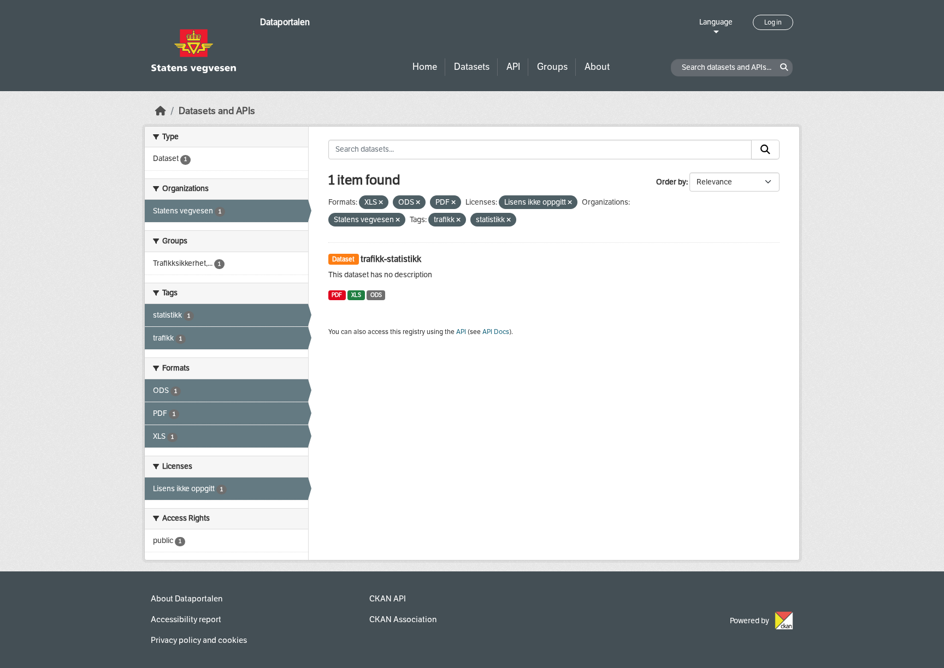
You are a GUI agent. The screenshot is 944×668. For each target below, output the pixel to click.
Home (424, 67)
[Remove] (381, 202)
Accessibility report (186, 619)
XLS (356, 295)
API (513, 67)
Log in (773, 22)
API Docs (495, 332)
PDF (337, 295)
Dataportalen (285, 22)
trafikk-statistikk (391, 259)
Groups (552, 67)
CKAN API (387, 599)
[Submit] (765, 149)
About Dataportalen (186, 599)
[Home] (160, 111)
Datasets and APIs (217, 111)
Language (716, 22)
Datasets (471, 67)
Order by (671, 182)
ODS (376, 295)
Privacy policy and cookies (199, 640)
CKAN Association (402, 619)
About (597, 67)
